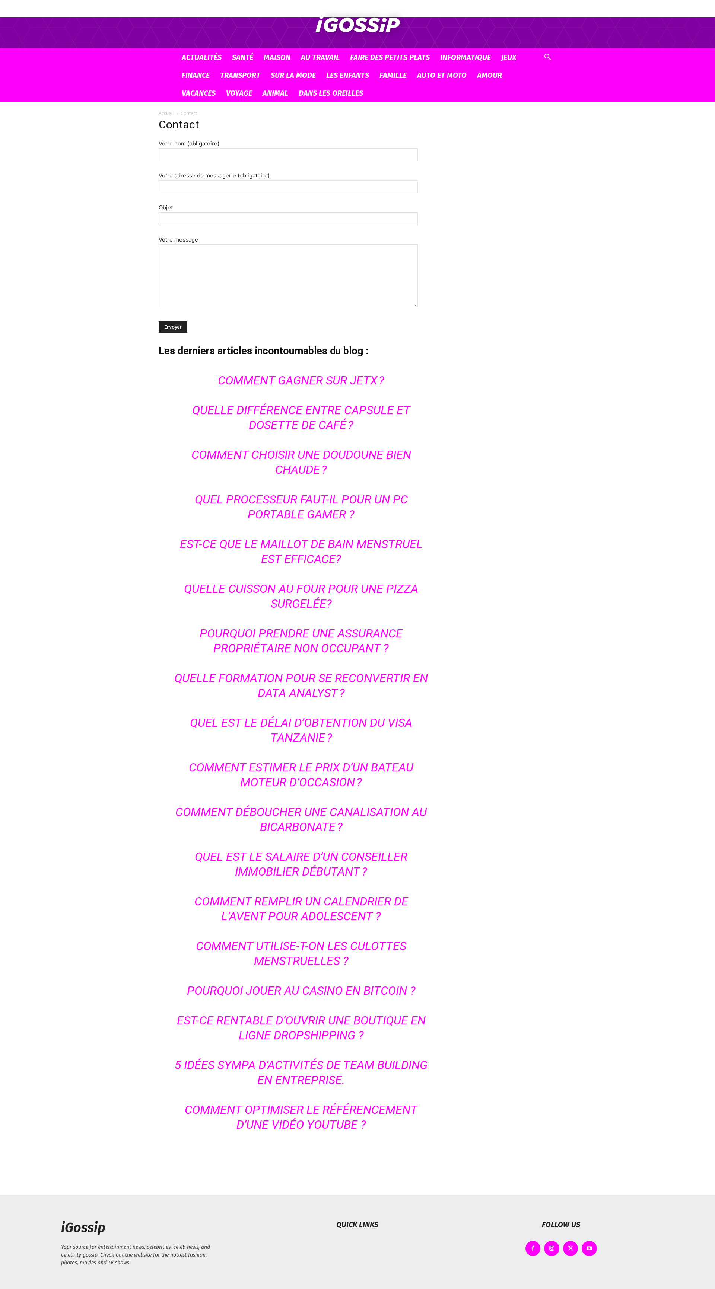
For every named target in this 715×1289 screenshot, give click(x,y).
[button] (547, 59)
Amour (489, 75)
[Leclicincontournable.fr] (357, 24)
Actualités (202, 57)
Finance (196, 75)
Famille (393, 75)
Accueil (166, 113)
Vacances (199, 93)
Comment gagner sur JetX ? (301, 380)
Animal (275, 93)
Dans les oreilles (331, 93)
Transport (240, 75)
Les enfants (347, 75)
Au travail (320, 57)
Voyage (239, 93)
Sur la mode (293, 75)
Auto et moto (442, 75)
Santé (242, 57)
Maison (277, 57)
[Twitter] (570, 1248)
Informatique (465, 57)
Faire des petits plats (390, 57)
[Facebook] (533, 1248)
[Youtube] (589, 1248)
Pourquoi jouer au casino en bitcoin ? (301, 990)
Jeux (508, 57)
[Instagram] (551, 1248)
